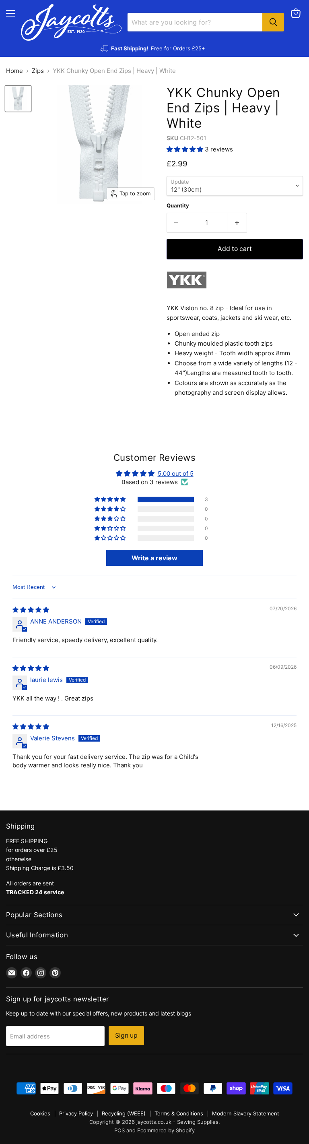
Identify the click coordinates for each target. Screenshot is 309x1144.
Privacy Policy (76, 1113)
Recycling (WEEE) (124, 1113)
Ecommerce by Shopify (166, 1130)
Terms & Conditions (178, 1113)
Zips (38, 70)
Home (14, 70)
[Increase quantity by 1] (237, 223)
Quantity (178, 206)
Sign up (126, 1035)
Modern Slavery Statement (245, 1113)
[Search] (273, 22)
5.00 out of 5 (176, 473)
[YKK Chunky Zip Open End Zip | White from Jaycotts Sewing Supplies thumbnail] (18, 99)
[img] (30, 609)
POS (119, 1130)
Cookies (40, 1113)
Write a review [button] (154, 558)
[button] (186, 149)
